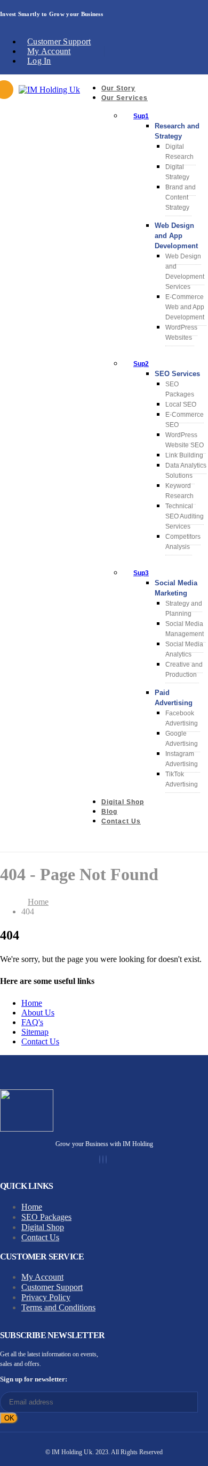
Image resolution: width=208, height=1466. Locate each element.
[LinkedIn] (106, 1159)
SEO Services (177, 374)
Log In (39, 60)
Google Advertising (181, 738)
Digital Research (179, 152)
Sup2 (141, 364)
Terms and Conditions (58, 1307)
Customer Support (59, 41)
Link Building (184, 455)
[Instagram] (102, 1159)
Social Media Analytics (184, 649)
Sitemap (35, 1031)
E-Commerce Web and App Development (184, 307)
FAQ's (32, 1022)
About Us (37, 1012)
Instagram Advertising (181, 759)
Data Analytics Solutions (185, 470)
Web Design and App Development (176, 236)
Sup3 (141, 573)
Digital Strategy (177, 172)
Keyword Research (179, 491)
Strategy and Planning (183, 608)
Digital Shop (122, 802)
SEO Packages (179, 389)
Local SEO (180, 404)
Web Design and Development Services (184, 272)
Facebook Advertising (181, 718)
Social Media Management (184, 629)
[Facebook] (99, 1159)
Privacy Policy (45, 1297)
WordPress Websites (181, 332)
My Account (49, 51)
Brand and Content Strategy (180, 197)
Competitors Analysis (183, 542)
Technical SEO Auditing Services (184, 516)
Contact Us (121, 821)
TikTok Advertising (181, 779)
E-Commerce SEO (184, 420)
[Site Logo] (49, 89)
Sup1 (141, 116)
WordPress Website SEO (184, 440)
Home (31, 1002)
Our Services (124, 98)
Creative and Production (184, 669)
